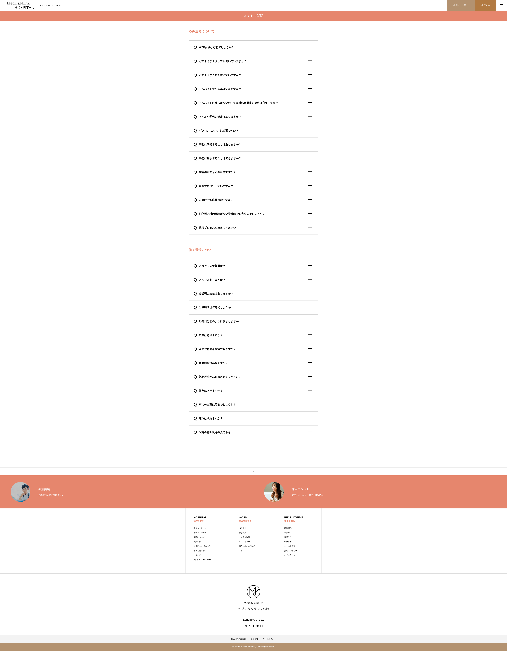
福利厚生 (242, 528)
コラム (241, 551)
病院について (199, 537)
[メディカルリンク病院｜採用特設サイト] (20, 5)
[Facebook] (253, 626)
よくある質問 (289, 546)
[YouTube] (257, 626)
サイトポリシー (269, 639)
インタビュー (244, 542)
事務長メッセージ (201, 533)
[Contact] (261, 626)
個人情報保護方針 (238, 639)
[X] (249, 626)
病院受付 (288, 537)
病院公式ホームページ (203, 559)
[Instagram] (245, 626)
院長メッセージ (200, 528)
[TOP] (253, 471)
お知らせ (197, 555)
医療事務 (288, 542)
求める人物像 (244, 537)
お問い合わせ (289, 555)
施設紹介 (197, 542)
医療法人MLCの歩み (202, 546)
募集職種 (288, 528)
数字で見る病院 (200, 551)
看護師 (287, 533)
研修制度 (242, 533)
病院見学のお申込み (247, 546)
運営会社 (254, 639)
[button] (253, 47)
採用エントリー (290, 551)
